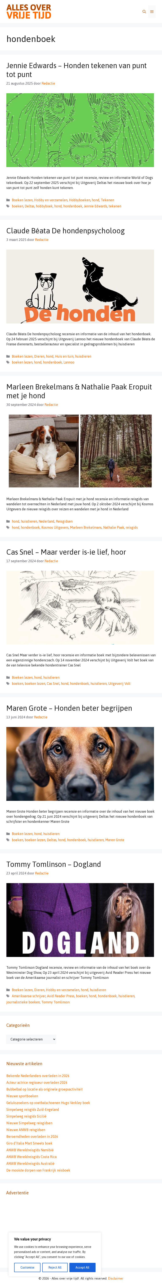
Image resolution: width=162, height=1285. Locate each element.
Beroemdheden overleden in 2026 (32, 1136)
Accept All (82, 1267)
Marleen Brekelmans (86, 527)
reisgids (132, 527)
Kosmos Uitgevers (55, 527)
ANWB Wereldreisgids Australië (30, 1163)
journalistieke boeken (23, 1002)
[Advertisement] (81, 1231)
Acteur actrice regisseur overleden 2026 (37, 1082)
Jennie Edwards (95, 206)
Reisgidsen (64, 521)
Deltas (29, 206)
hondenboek (72, 206)
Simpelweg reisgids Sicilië (26, 1116)
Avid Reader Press (60, 996)
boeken (17, 206)
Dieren (39, 356)
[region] (54, 1254)
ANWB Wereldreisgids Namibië (30, 1150)
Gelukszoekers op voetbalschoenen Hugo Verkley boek (48, 1103)
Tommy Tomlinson (55, 1002)
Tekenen (107, 200)
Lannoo (68, 362)
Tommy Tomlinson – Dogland (53, 864)
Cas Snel (53, 683)
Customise (27, 1267)
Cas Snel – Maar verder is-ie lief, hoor (66, 552)
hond (95, 200)
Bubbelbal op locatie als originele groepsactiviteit (44, 1089)
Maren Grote (114, 840)
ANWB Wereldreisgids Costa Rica (31, 1157)
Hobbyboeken (79, 200)
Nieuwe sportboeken (22, 1096)
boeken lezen (22, 362)
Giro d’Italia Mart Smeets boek (29, 1143)
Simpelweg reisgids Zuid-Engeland (32, 1109)
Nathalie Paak (113, 527)
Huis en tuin (64, 356)
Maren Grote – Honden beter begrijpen (69, 708)
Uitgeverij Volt (119, 683)
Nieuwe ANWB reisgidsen (25, 1130)
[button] (144, 11)
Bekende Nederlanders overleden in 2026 (38, 1076)
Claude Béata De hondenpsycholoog (65, 230)
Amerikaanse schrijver (29, 996)
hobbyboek (44, 206)
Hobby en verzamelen (51, 200)
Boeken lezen (22, 200)
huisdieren (83, 356)
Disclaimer (115, 1278)
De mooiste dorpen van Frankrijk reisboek (38, 1170)
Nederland (46, 521)
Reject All (55, 1267)
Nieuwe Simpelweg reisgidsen (29, 1123)
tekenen (115, 206)
